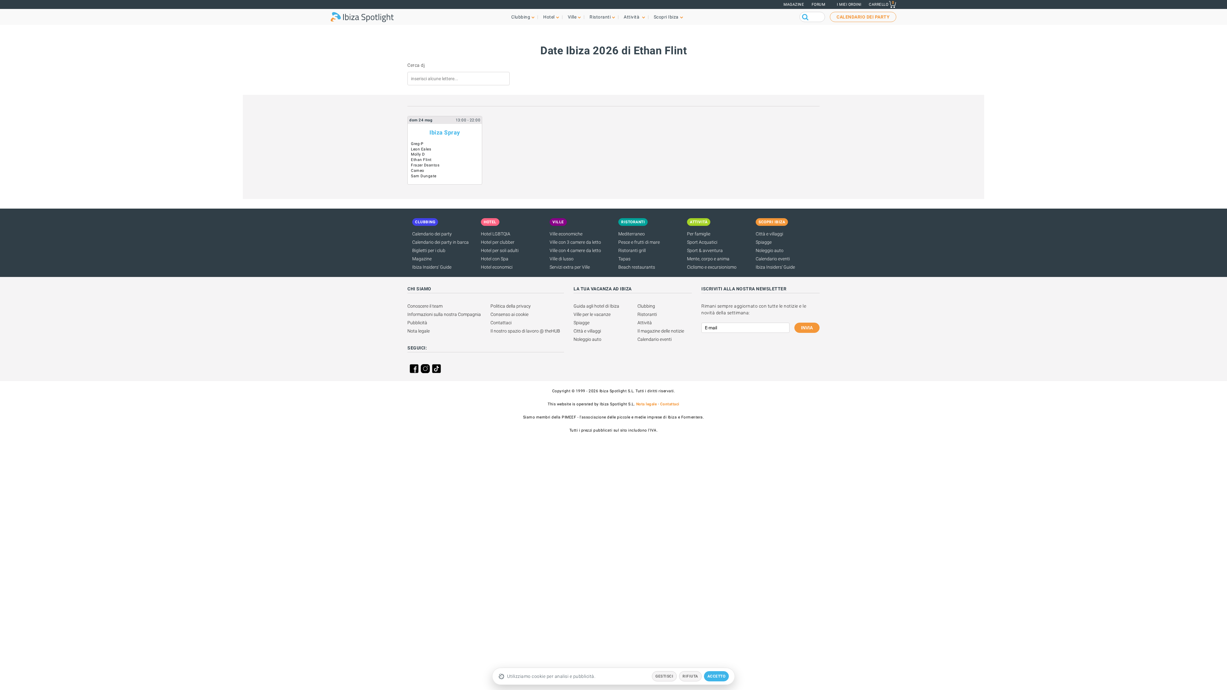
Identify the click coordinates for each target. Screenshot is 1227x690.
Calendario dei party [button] (863, 16)
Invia (807, 327)
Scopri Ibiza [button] (666, 16)
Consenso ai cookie (509, 314)
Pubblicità (417, 322)
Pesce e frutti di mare (639, 242)
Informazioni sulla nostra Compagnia (444, 314)
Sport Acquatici (702, 242)
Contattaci (501, 322)
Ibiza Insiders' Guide (431, 267)
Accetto (716, 676)
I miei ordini (849, 4)
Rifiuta (690, 676)
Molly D (418, 154)
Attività (644, 322)
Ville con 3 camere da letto (575, 242)
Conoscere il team (425, 306)
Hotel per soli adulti (500, 250)
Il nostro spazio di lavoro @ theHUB (525, 331)
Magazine (793, 4)
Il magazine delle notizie (660, 331)
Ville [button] (572, 16)
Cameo (417, 170)
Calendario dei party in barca (440, 242)
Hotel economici (497, 267)
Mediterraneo (631, 233)
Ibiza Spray (444, 132)
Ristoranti (647, 314)
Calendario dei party (432, 233)
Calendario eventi (773, 258)
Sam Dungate (423, 176)
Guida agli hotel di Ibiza (596, 306)
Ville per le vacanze (592, 314)
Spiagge (764, 242)
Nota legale (418, 331)
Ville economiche (566, 233)
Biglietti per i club (428, 250)
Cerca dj (416, 65)
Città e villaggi (769, 233)
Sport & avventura (705, 250)
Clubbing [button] (520, 16)
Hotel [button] (549, 16)
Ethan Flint (421, 159)
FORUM (818, 4)
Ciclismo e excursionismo (712, 267)
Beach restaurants (636, 267)
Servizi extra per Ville (570, 267)
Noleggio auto (769, 250)
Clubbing (646, 306)
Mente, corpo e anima (708, 258)
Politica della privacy (510, 306)
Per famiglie (698, 233)
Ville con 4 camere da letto (575, 250)
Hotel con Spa (494, 258)
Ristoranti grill (632, 250)
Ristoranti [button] (600, 16)
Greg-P (417, 144)
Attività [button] (632, 16)
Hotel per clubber (497, 242)
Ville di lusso (562, 258)
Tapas (624, 258)
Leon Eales (421, 149)
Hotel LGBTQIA (495, 233)
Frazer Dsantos (425, 165)
